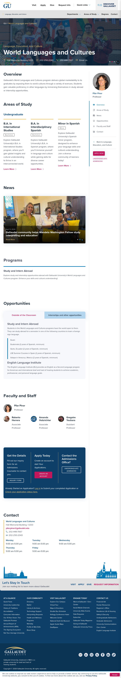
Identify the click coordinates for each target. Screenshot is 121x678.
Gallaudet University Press (83, 627)
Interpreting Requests (35, 614)
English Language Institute (106, 630)
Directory (30, 602)
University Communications (106, 624)
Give (52, 5)
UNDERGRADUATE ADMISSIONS (100, 160)
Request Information (106, 584)
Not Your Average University (14, 633)
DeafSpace (54, 627)
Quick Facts (8, 602)
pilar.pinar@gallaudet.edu (17, 528)
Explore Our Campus (57, 602)
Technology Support (34, 611)
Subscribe (77, 617)
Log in (37, 488)
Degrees (105, 14)
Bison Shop (31, 630)
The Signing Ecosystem (12, 630)
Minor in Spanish (69, 123)
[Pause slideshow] (118, 62)
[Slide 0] (77, 239)
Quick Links (82, 5)
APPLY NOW (99, 153)
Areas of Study (90, 14)
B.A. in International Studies (12, 127)
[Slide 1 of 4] (109, 61)
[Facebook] (103, 655)
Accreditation (8, 611)
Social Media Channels (81, 608)
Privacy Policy (91, 676)
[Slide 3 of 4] (114, 61)
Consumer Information (12, 614)
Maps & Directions (56, 608)
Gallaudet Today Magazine (82, 620)
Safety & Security (103, 614)
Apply (43, 5)
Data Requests (78, 614)
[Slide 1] (79, 239)
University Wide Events (81, 611)
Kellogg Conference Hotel (59, 614)
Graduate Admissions (104, 621)
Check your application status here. (21, 491)
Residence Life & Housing (106, 611)
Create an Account (43, 475)
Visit (34, 5)
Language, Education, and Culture (23, 46)
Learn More (9, 169)
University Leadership (11, 605)
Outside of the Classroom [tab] (24, 315)
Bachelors (9, 135)
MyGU (29, 605)
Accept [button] (114, 675)
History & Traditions (11, 608)
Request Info (64, 5)
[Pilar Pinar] (104, 82)
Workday (30, 624)
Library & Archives (33, 608)
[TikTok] (114, 655)
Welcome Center (56, 617)
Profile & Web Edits (34, 627)
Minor (62, 128)
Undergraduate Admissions (71, 469)
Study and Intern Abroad (18, 271)
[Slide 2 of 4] (112, 61)
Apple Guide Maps (57, 624)
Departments (72, 14)
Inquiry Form (15, 480)
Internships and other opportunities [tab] (65, 315)
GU (5, 23)
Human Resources (103, 605)
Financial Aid (101, 602)
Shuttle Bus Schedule (58, 611)
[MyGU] (80, 655)
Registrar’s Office (103, 608)
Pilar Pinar (97, 93)
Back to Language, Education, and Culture (102, 143)
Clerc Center (101, 627)
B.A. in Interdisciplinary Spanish (41, 127)
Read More (10, 239)
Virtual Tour (54, 605)
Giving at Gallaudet (80, 624)
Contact (114, 14)
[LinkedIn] (108, 655)
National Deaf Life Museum (60, 621)
